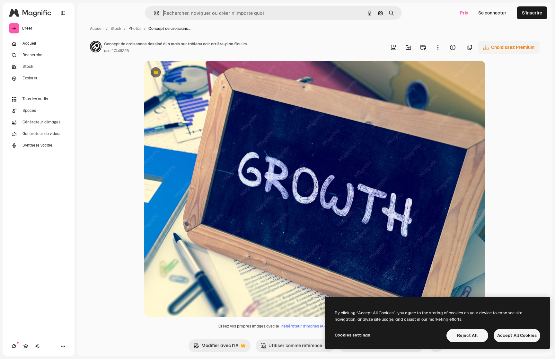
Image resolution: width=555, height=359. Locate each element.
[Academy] (26, 346)
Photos (134, 28)
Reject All (467, 335)
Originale (186, 73)
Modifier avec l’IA (216, 347)
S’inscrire (532, 13)
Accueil (96, 28)
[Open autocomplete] (154, 13)
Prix (464, 13)
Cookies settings (352, 335)
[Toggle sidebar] (63, 13)
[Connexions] (14, 346)
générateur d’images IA (302, 326)
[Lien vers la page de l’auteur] (95, 47)
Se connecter (492, 13)
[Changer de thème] (37, 346)
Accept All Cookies (517, 335)
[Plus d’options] (437, 47)
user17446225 (116, 50)
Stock (115, 28)
